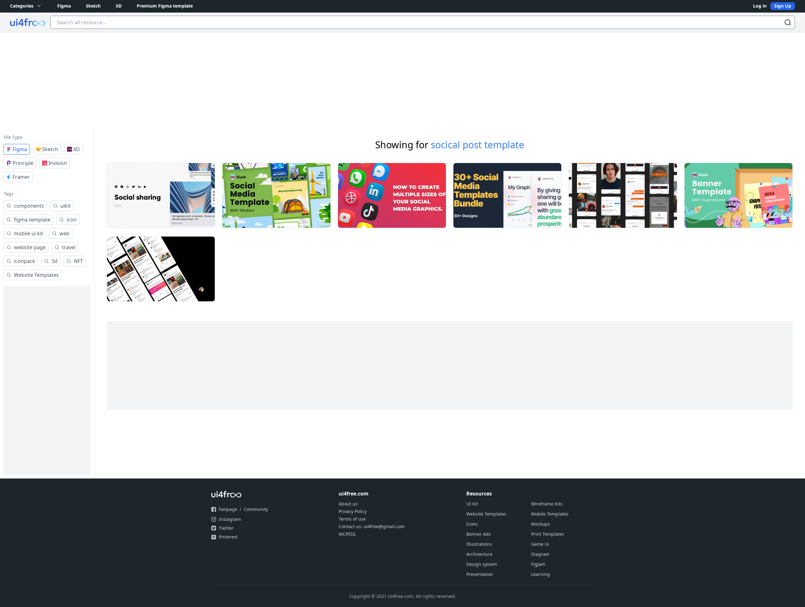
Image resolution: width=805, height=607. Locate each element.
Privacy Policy (353, 511)
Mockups (540, 524)
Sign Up (782, 6)
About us (348, 504)
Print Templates (547, 534)
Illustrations (479, 544)
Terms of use (352, 519)
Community (256, 509)
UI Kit (472, 504)
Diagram (540, 554)
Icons (472, 524)
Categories (21, 6)
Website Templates (486, 514)
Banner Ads (478, 534)
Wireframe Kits (547, 504)
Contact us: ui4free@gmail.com (372, 526)
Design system (481, 564)
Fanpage (228, 509)
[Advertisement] (402, 79)
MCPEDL (347, 534)
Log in (760, 6)
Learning (540, 574)
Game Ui (540, 544)
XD (119, 6)
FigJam (538, 564)
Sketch (93, 6)
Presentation (479, 574)
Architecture (479, 554)
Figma (64, 6)
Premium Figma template (165, 6)
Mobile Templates (550, 514)
